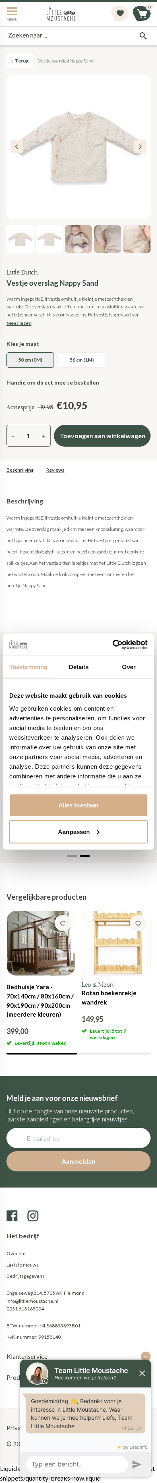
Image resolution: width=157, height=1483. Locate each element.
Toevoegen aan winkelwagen (102, 435)
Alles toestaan (78, 805)
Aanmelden (78, 1161)
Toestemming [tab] (28, 667)
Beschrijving (19, 470)
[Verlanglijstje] (120, 14)
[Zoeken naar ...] (143, 36)
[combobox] (78, 36)
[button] (140, 146)
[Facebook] (12, 1215)
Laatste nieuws (22, 1265)
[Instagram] (33, 1215)
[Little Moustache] (61, 14)
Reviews (55, 470)
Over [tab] (129, 667)
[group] (40, 978)
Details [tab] (79, 667)
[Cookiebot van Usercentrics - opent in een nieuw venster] (113, 644)
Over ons (16, 1253)
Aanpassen (74, 831)
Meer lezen (18, 323)
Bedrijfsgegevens (25, 1276)
